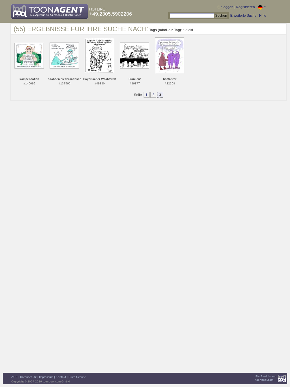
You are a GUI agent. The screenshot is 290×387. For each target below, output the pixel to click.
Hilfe (262, 16)
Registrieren (245, 7)
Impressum (46, 377)
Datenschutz (28, 377)
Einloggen (225, 7)
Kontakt (61, 377)
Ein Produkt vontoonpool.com (265, 378)
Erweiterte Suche (243, 16)
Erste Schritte (77, 377)
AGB (14, 377)
